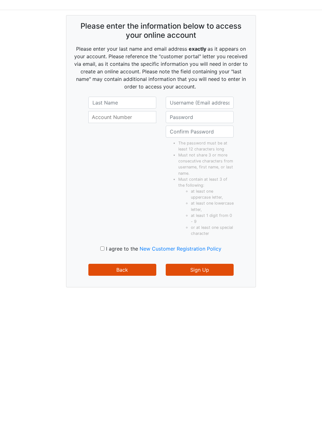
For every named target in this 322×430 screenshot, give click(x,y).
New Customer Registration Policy (180, 249)
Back (122, 270)
